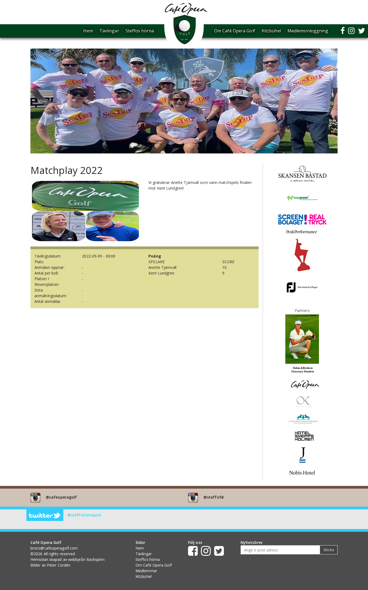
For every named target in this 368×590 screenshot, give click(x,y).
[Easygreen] (302, 197)
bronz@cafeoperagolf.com (54, 548)
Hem (88, 31)
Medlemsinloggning (307, 31)
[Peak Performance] (302, 231)
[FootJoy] (302, 287)
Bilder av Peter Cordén (50, 565)
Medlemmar (146, 570)
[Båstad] (302, 173)
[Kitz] (302, 254)
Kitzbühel (271, 31)
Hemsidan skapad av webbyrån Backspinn (67, 559)
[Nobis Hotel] (302, 472)
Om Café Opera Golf (234, 31)
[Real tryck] (302, 219)
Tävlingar (109, 31)
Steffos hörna (140, 31)
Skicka (328, 549)
